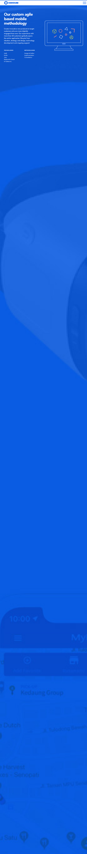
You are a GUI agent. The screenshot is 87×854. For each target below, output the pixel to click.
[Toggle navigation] (84, 3)
